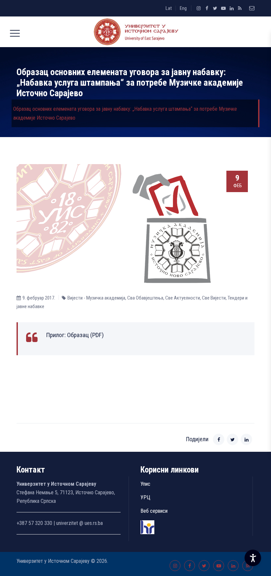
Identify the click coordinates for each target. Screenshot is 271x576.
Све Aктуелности (182, 298)
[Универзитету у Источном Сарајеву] (134, 31)
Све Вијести (214, 298)
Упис (145, 484)
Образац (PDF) (85, 335)
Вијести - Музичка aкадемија (96, 298)
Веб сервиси (154, 511)
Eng (183, 8)
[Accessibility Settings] (253, 558)
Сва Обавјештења (145, 298)
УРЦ (145, 497)
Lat (169, 8)
